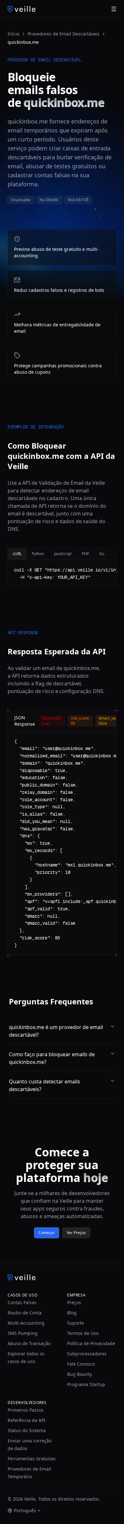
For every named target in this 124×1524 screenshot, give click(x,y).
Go (101, 553)
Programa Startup (86, 1384)
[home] (22, 9)
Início (13, 34)
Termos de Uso (83, 1333)
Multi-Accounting (26, 1323)
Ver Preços (76, 1232)
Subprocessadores (87, 1354)
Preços (74, 1302)
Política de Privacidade (91, 1343)
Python (38, 553)
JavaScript (63, 553)
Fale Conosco (81, 1364)
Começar (46, 1232)
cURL (17, 553)
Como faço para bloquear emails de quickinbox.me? (52, 1058)
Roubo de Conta (25, 1313)
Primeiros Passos (26, 1410)
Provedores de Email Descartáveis (64, 34)
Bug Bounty (79, 1374)
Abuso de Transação (29, 1343)
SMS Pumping (23, 1333)
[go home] (62, 1277)
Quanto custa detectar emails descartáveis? (44, 1085)
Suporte (75, 1323)
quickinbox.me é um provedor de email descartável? (56, 1031)
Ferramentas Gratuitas (32, 1459)
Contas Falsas (22, 1302)
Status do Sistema (27, 1430)
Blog (72, 1313)
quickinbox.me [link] (23, 42)
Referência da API (26, 1420)
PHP (85, 553)
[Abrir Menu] (113, 9)
